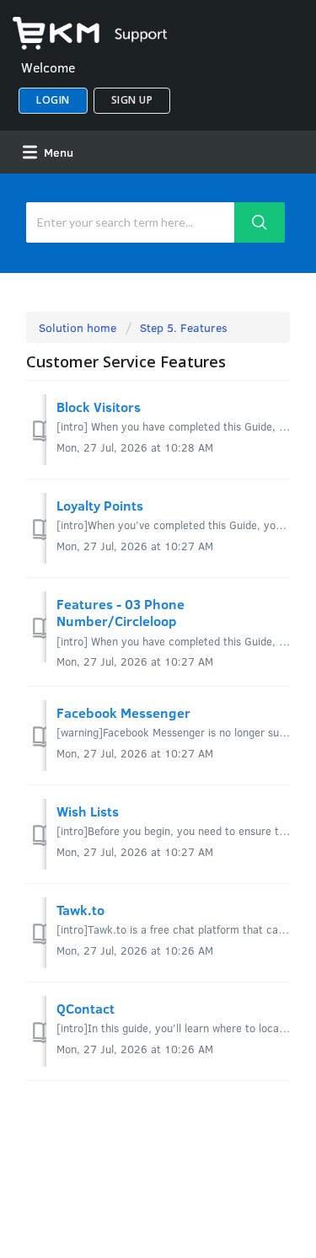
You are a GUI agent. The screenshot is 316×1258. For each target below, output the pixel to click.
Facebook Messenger (123, 712)
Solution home (79, 327)
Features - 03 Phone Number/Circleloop (120, 612)
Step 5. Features (184, 327)
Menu (56, 152)
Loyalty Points (99, 505)
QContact (85, 1008)
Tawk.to (80, 909)
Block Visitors (98, 406)
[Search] (259, 222)
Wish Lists (87, 811)
